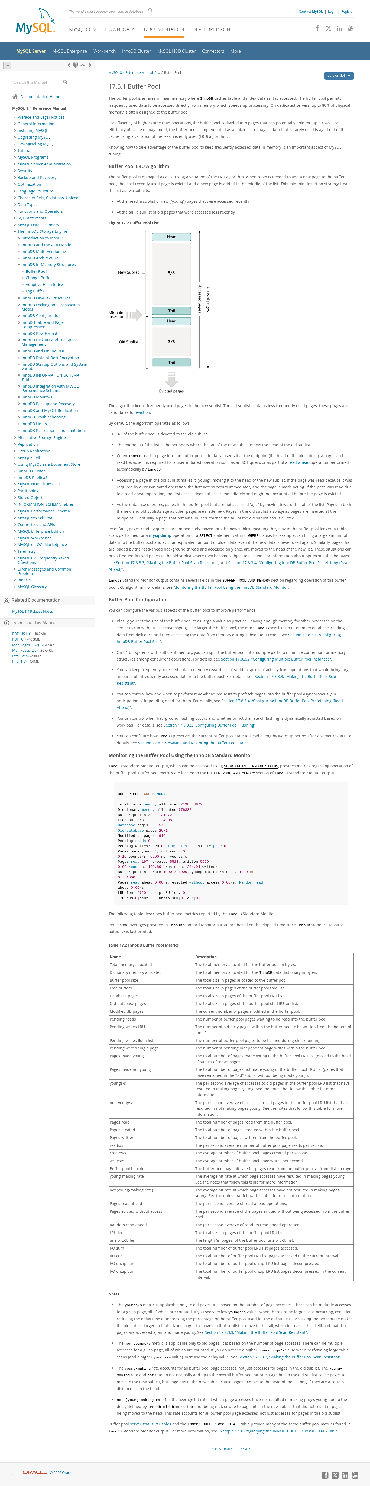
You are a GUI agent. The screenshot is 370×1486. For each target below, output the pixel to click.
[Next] (90, 65)
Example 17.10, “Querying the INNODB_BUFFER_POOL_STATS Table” (278, 1431)
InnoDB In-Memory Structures (49, 264)
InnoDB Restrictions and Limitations (54, 430)
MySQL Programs (33, 157)
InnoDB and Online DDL (43, 351)
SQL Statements (32, 218)
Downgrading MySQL (37, 144)
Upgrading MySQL (34, 137)
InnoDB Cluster (31, 471)
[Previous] (69, 65)
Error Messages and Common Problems (44, 571)
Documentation (164, 29)
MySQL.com (83, 29)
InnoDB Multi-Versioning (44, 251)
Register (347, 11)
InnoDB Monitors (37, 397)
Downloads (120, 29)
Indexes (25, 580)
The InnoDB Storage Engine (42, 231)
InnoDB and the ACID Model (47, 244)
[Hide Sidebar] (7, 65)
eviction (143, 412)
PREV (218, 1449)
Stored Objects (31, 497)
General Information (36, 123)
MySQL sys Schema (35, 517)
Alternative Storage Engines (43, 437)
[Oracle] (35, 1472)
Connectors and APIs (36, 524)
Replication (28, 444)
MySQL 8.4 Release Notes (32, 611)
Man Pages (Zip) (25, 650)
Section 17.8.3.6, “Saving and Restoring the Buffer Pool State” (193, 742)
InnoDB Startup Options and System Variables (54, 366)
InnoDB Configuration (41, 315)
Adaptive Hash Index (44, 284)
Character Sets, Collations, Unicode (49, 197)
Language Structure (35, 191)
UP (236, 1449)
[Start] (75, 65)
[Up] (82, 65)
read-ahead (299, 462)
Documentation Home (40, 96)
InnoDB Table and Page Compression (43, 324)
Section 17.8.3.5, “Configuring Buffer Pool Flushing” (209, 725)
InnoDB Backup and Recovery (48, 403)
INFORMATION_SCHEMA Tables (46, 504)
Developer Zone (212, 29)
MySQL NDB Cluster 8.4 (39, 484)
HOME (228, 1449)
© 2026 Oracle (61, 1472)
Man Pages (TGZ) (25, 645)
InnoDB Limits (34, 423)
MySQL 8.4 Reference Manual (131, 73)
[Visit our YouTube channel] (349, 30)
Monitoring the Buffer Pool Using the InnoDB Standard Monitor (231, 587)
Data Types (28, 204)
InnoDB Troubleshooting (44, 417)
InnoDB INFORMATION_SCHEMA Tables (50, 377)
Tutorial (24, 150)
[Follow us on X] (327, 30)
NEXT (244, 1449)
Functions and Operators (40, 211)
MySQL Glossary (32, 586)
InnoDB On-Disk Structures (46, 298)
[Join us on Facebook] (315, 30)
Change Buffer (39, 277)
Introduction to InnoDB (42, 238)
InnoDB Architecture (40, 258)
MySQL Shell (29, 457)
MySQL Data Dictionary (38, 224)
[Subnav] (15, 123)
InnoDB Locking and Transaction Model (51, 307)
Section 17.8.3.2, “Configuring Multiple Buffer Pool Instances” (276, 659)
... (158, 73)
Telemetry (26, 551)
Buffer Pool (36, 271)
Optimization (29, 184)
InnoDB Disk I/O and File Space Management (49, 342)
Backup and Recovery (37, 177)
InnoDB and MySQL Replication (50, 410)
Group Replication (34, 451)
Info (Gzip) (20, 656)
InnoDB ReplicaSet (34, 477)
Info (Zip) (19, 661)
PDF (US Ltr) (21, 633)
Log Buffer (35, 291)
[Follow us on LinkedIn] (338, 30)
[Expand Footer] (13, 1473)
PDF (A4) (19, 639)
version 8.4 (336, 75)
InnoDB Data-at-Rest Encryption (50, 357)
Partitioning (28, 490)
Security (25, 170)
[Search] (65, 82)
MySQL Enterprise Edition (41, 531)
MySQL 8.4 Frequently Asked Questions (43, 560)
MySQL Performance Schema (44, 511)
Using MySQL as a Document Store (49, 464)
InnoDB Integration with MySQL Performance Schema (50, 388)
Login (332, 11)
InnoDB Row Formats (40, 333)
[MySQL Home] (35, 22)
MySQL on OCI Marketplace (42, 544)
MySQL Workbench (35, 538)
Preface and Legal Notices (41, 117)
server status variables (150, 1424)
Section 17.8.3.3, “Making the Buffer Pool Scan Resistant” (167, 562)
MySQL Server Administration (44, 164)
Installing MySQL (33, 130)
